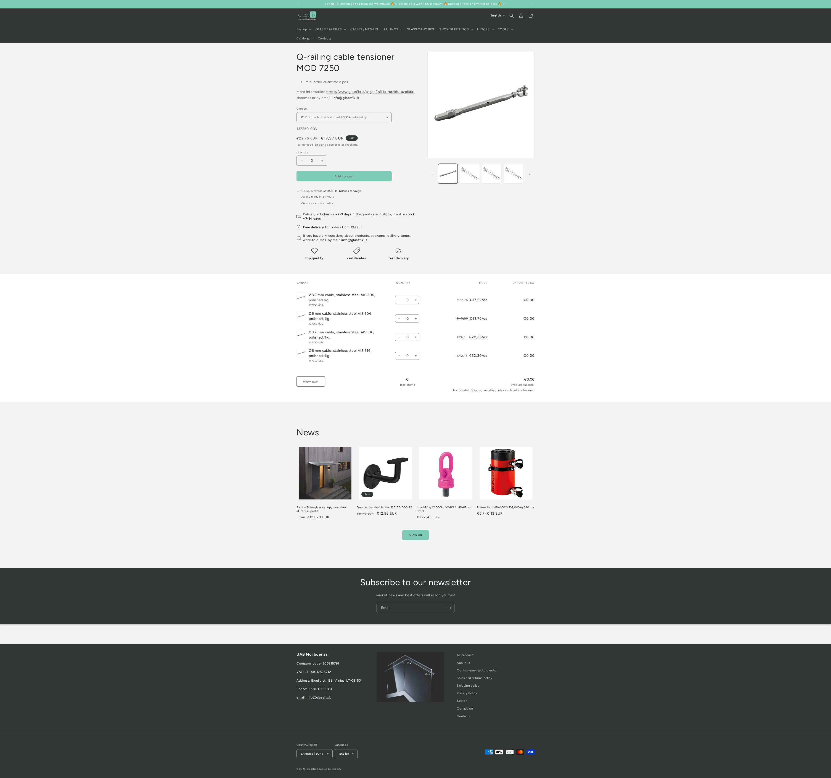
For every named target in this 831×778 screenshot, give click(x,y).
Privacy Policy (467, 693)
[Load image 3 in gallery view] (470, 173)
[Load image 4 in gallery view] (492, 173)
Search (462, 701)
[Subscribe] (449, 608)
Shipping (320, 144)
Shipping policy (468, 685)
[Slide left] (432, 173)
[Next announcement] (533, 4)
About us (463, 663)
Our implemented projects (476, 670)
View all (415, 535)
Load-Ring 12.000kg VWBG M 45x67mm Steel (444, 509)
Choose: (302, 108)
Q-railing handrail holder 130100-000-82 (384, 507)
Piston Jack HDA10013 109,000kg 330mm (505, 507)
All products (466, 655)
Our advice (465, 708)
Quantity (302, 152)
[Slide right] (530, 173)
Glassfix (311, 768)
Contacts (463, 716)
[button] (303, 29)
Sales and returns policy (474, 678)
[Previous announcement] (298, 4)
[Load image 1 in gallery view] (448, 173)
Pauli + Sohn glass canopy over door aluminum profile (321, 509)
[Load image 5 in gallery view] (513, 173)
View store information (318, 203)
